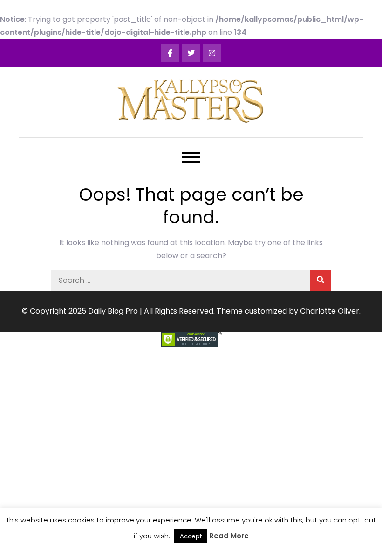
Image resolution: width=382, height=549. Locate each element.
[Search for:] (191, 280)
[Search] (320, 280)
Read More (229, 536)
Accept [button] (191, 536)
